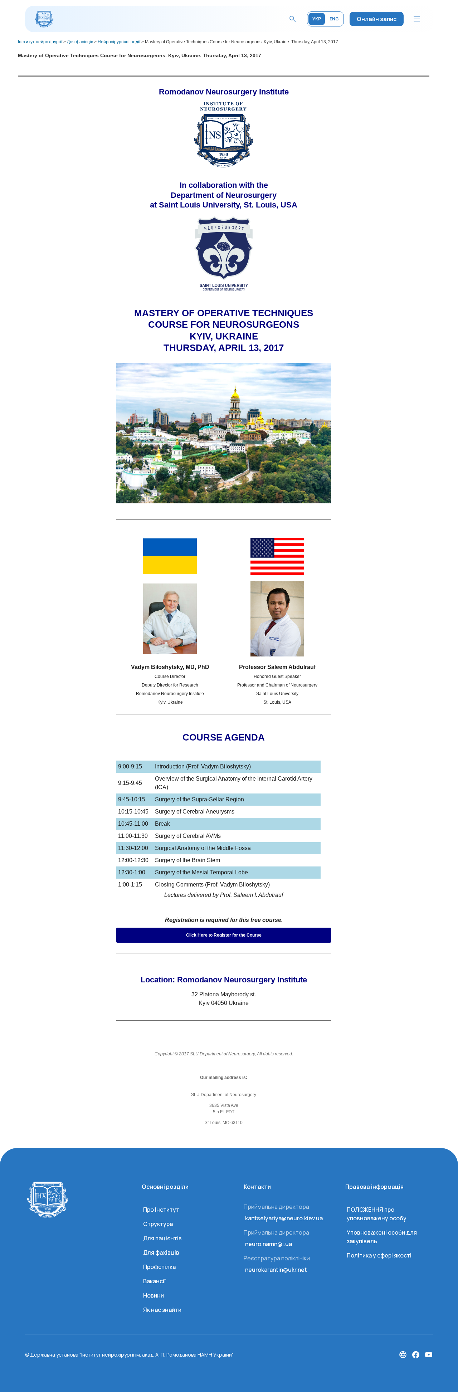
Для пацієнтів (162, 1238)
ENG (334, 19)
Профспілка (159, 1267)
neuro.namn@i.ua (268, 1244)
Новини (153, 1295)
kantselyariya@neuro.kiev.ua (284, 1218)
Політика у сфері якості (379, 1255)
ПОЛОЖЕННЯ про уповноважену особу (376, 1214)
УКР (316, 19)
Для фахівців (161, 1252)
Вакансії (154, 1281)
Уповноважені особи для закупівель (382, 1237)
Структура (158, 1224)
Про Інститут (161, 1209)
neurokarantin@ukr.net (276, 1270)
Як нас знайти (162, 1310)
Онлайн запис (376, 19)
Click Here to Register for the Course (224, 935)
